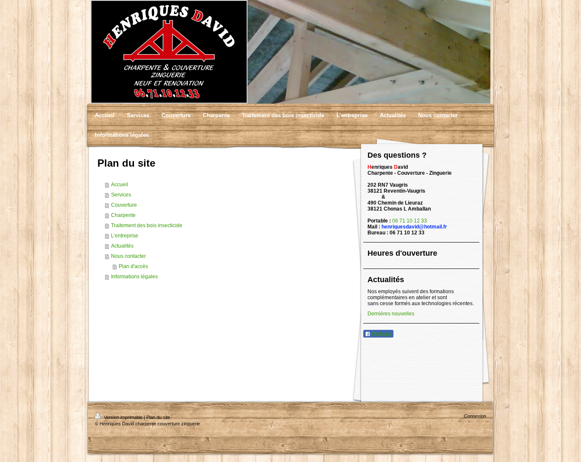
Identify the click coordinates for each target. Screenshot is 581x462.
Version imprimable (123, 417)
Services (121, 195)
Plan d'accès (133, 266)
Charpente (123, 215)
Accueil (119, 185)
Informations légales (134, 277)
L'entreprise (124, 236)
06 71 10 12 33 (409, 221)
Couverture (124, 205)
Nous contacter (128, 256)
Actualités (122, 246)
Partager (381, 334)
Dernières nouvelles (390, 314)
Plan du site (158, 417)
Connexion (475, 416)
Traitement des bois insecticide (146, 225)
